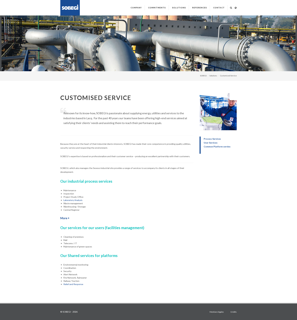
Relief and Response (73, 284)
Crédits (233, 312)
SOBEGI (203, 75)
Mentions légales (217, 312)
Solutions (213, 75)
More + (64, 218)
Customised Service (228, 75)
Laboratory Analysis (72, 200)
